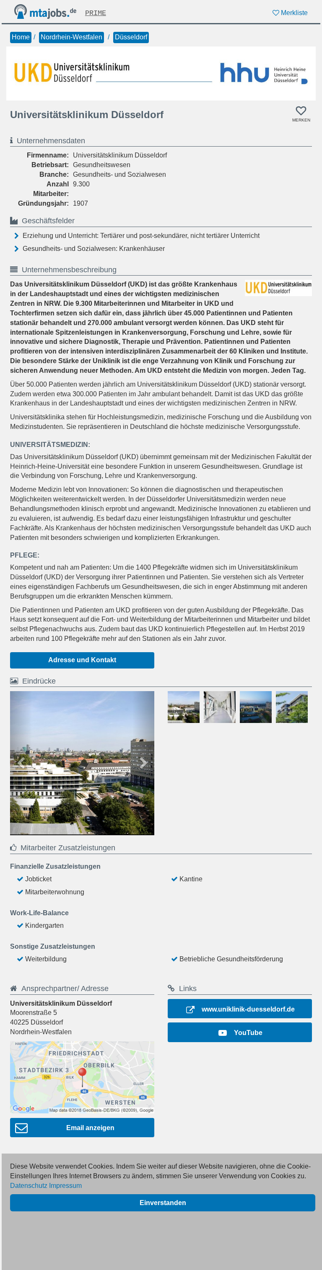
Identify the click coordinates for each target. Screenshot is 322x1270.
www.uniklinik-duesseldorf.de (248, 1009)
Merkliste (293, 12)
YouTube (248, 1032)
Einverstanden (163, 1202)
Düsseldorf (131, 37)
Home (21, 37)
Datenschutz (28, 1185)
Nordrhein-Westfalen (71, 37)
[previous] (21, 763)
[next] (143, 763)
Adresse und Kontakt (82, 659)
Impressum (65, 1185)
